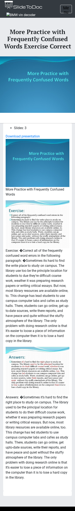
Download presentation (23, 136)
